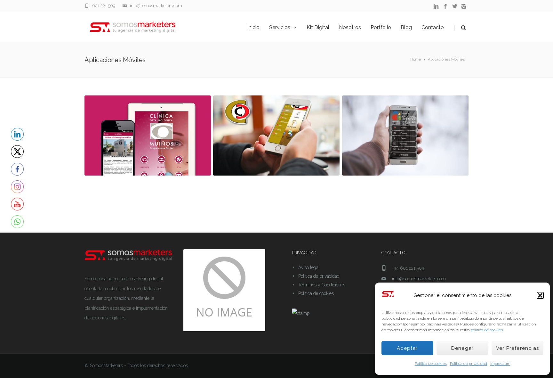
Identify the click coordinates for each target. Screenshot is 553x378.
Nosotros (350, 27)
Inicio (253, 27)
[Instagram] (464, 7)
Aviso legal (309, 267)
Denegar (462, 348)
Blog (406, 27)
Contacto (432, 27)
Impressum (500, 363)
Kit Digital (318, 27)
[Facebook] (445, 7)
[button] (540, 295)
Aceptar (407, 348)
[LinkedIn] (436, 7)
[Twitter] (454, 7)
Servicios (279, 27)
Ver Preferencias (517, 348)
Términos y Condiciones (321, 284)
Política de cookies (431, 363)
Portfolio (381, 27)
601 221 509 (103, 5)
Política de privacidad (468, 363)
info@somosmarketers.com (156, 5)
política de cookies (487, 330)
